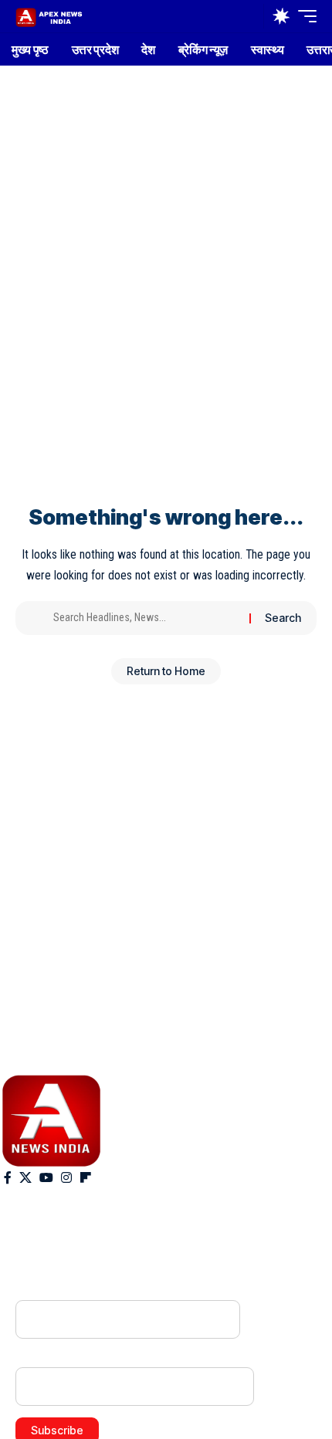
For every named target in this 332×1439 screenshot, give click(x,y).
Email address (49, 1356)
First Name (42, 1289)
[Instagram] (66, 1177)
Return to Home (166, 670)
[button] (248, 16)
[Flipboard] (86, 1177)
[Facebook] (7, 1177)
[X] (25, 1177)
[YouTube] (46, 1177)
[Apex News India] (49, 15)
